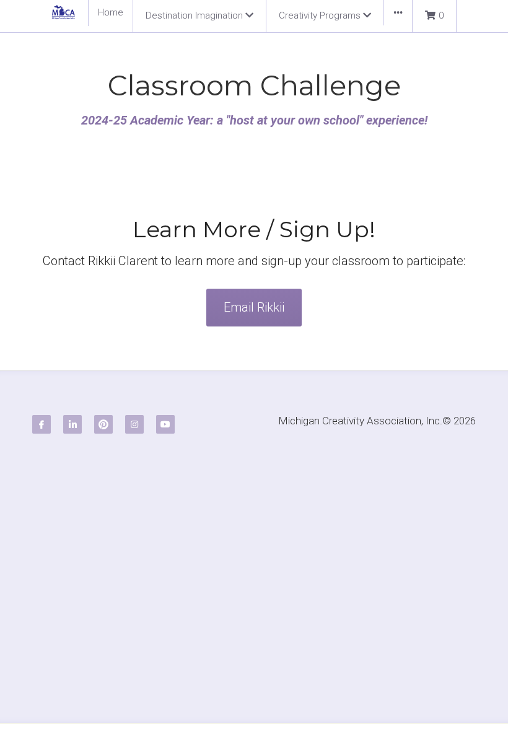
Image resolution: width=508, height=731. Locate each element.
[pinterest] (103, 381)
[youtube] (165, 381)
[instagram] (134, 381)
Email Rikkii (254, 263)
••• (398, 12)
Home (110, 12)
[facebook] (41, 381)
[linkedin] (72, 381)
